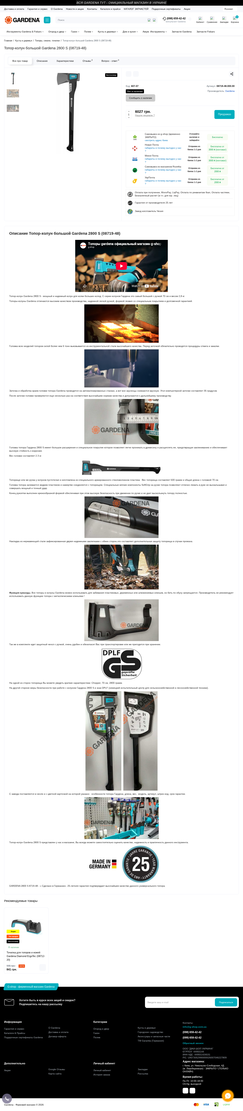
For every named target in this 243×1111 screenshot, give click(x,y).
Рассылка (143, 1073)
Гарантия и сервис (37, 9)
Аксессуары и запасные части (154, 1036)
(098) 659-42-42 (176, 18)
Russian (228, 9)
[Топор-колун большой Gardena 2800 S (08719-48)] (68, 112)
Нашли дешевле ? (145, 115)
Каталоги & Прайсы (14, 1033)
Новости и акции (75, 9)
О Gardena (57, 9)
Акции (187, 9)
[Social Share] (232, 74)
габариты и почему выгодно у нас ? (163, 149)
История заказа (101, 1074)
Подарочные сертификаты (166, 9)
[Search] (154, 20)
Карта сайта (54, 1073)
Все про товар (20, 61)
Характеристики (65, 61)
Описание (42, 61)
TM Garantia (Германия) (151, 1040)
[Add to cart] (42, 967)
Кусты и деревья (147, 1027)
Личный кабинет (102, 1070)
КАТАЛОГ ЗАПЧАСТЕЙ (136, 9)
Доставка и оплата (14, 9)
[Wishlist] (136, 74)
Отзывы (88, 60)
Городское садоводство (150, 1032)
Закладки (143, 1069)
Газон (96, 1033)
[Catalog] (47, 20)
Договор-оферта (57, 1036)
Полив (96, 1037)
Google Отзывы (56, 1069)
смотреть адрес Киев (156, 140)
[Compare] (128, 74)
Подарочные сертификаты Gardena (23, 1037)
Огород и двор (101, 1028)
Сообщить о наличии (140, 98)
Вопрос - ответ (110, 60)
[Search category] (149, 20)
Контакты (92, 9)
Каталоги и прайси (110, 9)
